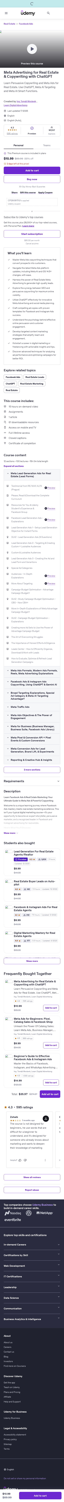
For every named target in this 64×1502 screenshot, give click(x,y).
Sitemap (8, 1444)
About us (8, 1342)
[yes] (20, 1160)
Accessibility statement (15, 1434)
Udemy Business (42, 1205)
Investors (8, 1361)
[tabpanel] (32, 197)
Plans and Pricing (12, 1392)
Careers (7, 1347)
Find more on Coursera (15, 1366)
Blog (6, 1356)
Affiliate (7, 1396)
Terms (7, 1448)
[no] (25, 1160)
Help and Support (12, 1401)
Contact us (9, 1351)
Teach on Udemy (12, 1387)
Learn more (28, 226)
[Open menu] (6, 13)
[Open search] (48, 13)
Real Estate (9, 23)
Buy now (32, 179)
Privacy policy (10, 1439)
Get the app (9, 1382)
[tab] (18, 145)
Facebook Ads (26, 23)
